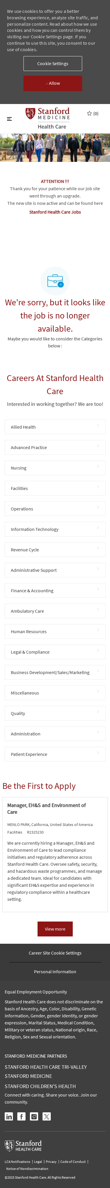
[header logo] (48, 118)
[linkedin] (9, 1116)
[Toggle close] (9, 118)
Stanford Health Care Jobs (55, 212)
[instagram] (34, 1116)
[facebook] (21, 1116)
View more (55, 929)
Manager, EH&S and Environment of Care (46, 808)
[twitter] (47, 1116)
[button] (52, 63)
